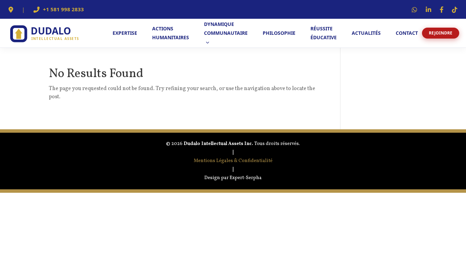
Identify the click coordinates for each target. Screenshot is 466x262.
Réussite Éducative (323, 33)
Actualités (366, 33)
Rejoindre (440, 33)
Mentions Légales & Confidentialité (233, 161)
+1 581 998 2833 (63, 9)
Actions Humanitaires (170, 33)
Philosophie (279, 33)
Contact (407, 33)
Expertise (125, 33)
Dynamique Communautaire (226, 28)
